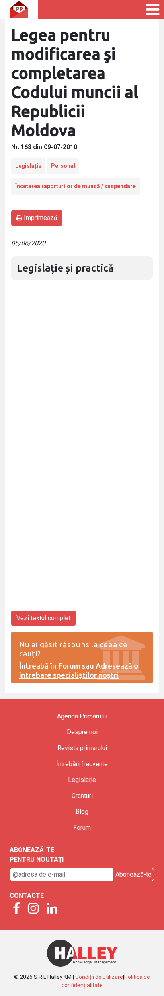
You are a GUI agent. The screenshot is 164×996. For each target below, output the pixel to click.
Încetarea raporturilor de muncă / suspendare (75, 186)
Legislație (28, 166)
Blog (82, 811)
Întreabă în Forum (49, 665)
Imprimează (39, 218)
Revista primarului (82, 748)
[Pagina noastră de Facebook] (16, 909)
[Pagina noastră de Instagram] (33, 909)
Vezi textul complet (43, 618)
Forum (82, 827)
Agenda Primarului (82, 716)
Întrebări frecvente (82, 764)
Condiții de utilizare (99, 977)
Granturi (82, 796)
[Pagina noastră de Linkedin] (52, 909)
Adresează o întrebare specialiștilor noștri (78, 670)
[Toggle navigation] (144, 9)
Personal (63, 166)
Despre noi (82, 732)
